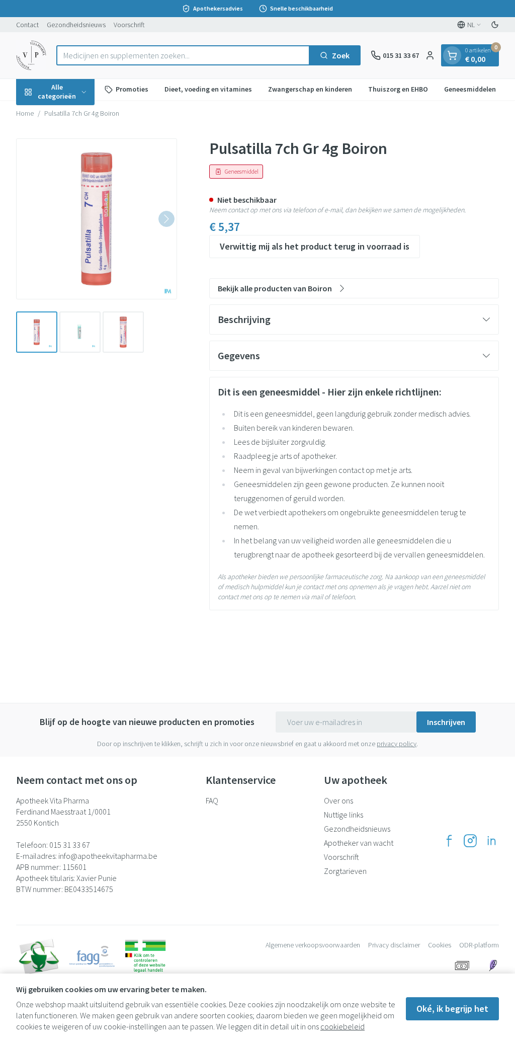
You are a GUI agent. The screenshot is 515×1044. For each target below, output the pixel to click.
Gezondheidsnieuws (76, 24)
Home (25, 113)
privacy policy (396, 743)
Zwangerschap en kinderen (310, 89)
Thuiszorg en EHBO (398, 89)
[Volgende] (166, 219)
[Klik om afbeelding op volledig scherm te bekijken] (97, 219)
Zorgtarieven (345, 871)
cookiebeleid (342, 1026)
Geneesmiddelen (470, 89)
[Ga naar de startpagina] (31, 55)
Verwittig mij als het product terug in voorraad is (314, 246)
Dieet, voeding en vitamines (208, 89)
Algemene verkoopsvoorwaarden (313, 944)
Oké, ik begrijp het (452, 1008)
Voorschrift (129, 24)
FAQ (212, 800)
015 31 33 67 (69, 845)
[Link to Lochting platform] (493, 965)
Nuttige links (343, 815)
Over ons (338, 800)
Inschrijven (446, 722)
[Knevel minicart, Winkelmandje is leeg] (452, 55)
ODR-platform (479, 944)
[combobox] (183, 55)
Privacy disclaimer (394, 944)
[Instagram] (470, 840)
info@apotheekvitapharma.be (107, 856)
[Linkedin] (491, 840)
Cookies (439, 944)
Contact (27, 24)
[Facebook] (449, 840)
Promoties (132, 89)
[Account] (430, 55)
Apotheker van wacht (358, 843)
